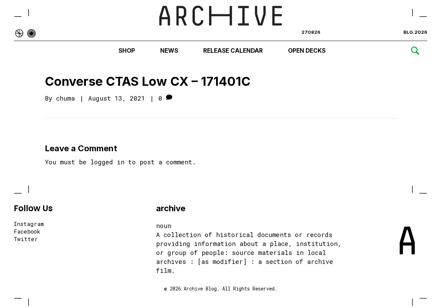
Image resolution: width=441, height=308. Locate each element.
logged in (107, 162)
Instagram (29, 224)
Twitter (26, 239)
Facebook (27, 232)
